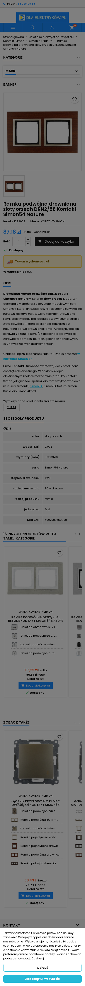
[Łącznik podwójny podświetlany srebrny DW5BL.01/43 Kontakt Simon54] (79, 627)
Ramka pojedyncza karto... (39, 837)
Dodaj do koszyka (56, 241)
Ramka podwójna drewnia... (40, 854)
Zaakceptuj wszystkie (42, 979)
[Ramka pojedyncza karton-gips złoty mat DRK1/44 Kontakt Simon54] (14, 837)
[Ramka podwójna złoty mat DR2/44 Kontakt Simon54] (14, 820)
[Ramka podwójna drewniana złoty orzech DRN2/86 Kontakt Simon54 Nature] (14, 855)
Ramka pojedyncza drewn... (40, 846)
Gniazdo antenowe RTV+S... (39, 627)
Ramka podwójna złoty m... (39, 820)
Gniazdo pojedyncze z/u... (38, 636)
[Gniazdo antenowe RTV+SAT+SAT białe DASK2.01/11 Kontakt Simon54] (14, 627)
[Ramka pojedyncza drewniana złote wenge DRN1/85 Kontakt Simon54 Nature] (79, 837)
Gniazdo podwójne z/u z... (38, 811)
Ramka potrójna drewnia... (39, 863)
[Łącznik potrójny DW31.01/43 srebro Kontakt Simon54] (79, 653)
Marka (35, 221)
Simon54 (36, 386)
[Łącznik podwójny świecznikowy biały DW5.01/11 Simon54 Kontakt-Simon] (14, 644)
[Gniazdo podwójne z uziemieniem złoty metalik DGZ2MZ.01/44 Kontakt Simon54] (14, 811)
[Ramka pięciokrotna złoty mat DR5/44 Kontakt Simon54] (79, 820)
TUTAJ (11, 407)
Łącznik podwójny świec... (38, 644)
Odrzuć (42, 968)
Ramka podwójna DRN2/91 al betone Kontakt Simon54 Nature (35, 619)
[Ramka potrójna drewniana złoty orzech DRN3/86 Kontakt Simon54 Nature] (14, 863)
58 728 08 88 (26, 3)
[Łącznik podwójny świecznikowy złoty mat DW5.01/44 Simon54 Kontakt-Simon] (14, 828)
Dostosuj (38, 958)
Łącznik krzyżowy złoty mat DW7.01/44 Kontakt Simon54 (36, 803)
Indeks (8, 221)
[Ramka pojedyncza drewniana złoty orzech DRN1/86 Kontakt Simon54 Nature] (14, 846)
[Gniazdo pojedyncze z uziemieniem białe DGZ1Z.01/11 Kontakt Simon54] (14, 636)
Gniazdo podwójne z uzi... (38, 653)
